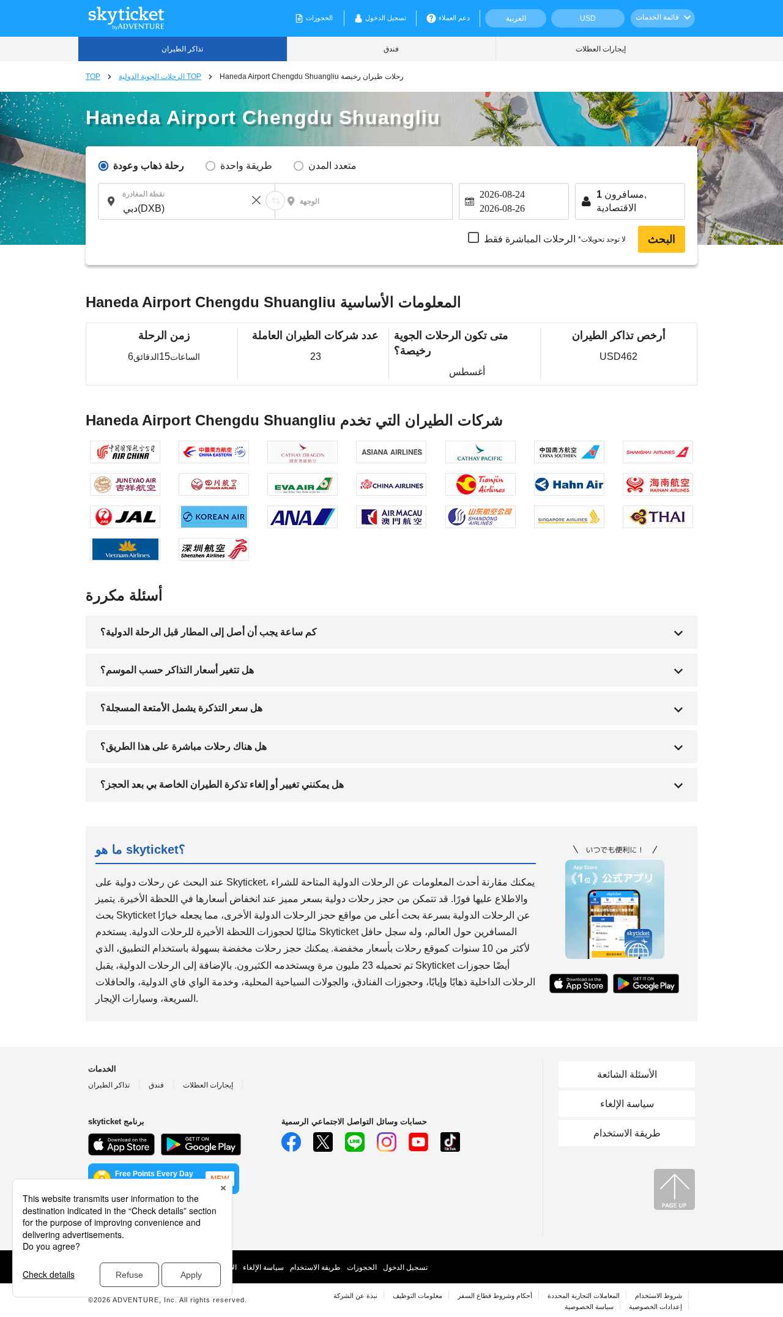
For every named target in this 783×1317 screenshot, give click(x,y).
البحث (661, 239)
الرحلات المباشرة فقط (555, 239)
